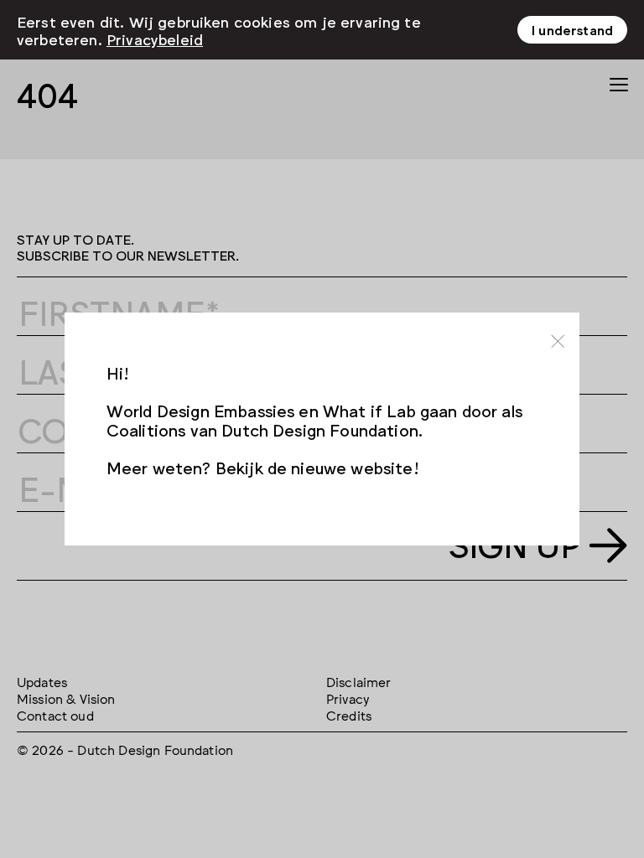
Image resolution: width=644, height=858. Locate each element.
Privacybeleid (154, 38)
